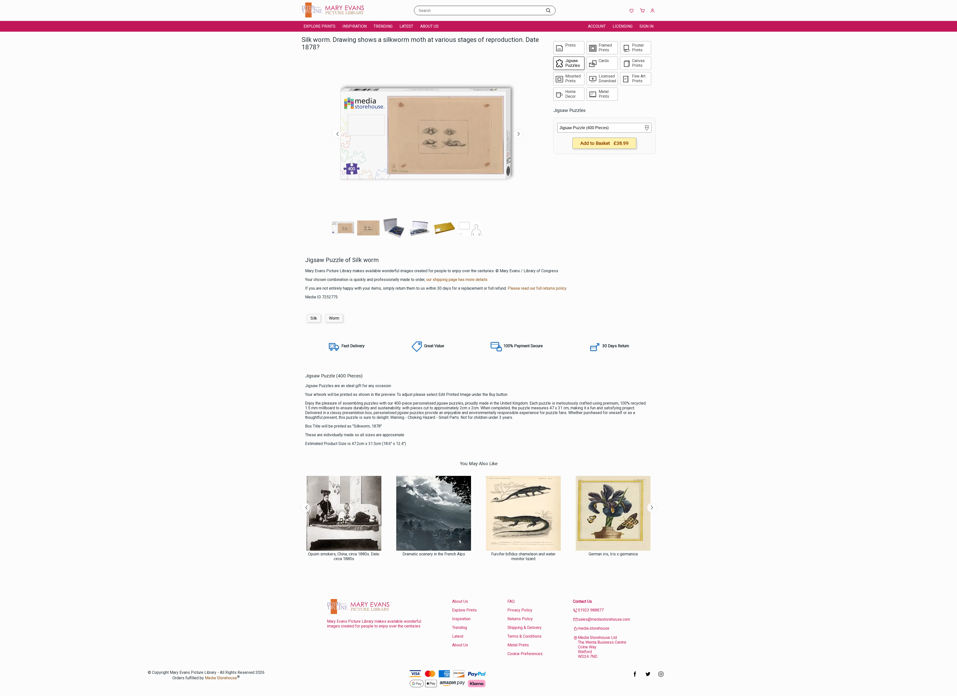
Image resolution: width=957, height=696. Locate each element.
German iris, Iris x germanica (613, 554)
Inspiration (354, 26)
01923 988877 (591, 610)
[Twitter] (648, 676)
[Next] (518, 134)
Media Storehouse (221, 678)
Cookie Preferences (525, 653)
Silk (314, 318)
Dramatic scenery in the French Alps (433, 554)
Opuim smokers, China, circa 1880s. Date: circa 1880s (344, 556)
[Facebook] (635, 676)
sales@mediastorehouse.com (604, 619)
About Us (429, 26)
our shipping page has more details (456, 279)
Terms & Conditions (524, 636)
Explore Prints (319, 26)
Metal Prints (518, 645)
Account (597, 26)
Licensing (623, 26)
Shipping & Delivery (524, 627)
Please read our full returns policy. (537, 288)
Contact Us (582, 601)
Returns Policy (520, 618)
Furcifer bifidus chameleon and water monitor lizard (523, 556)
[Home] (333, 16)
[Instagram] (661, 676)
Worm (334, 318)
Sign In (646, 26)
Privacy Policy (519, 610)
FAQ (511, 601)
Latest (406, 26)
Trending (383, 26)
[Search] (548, 10)
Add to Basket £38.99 (604, 143)
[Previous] (336, 134)
